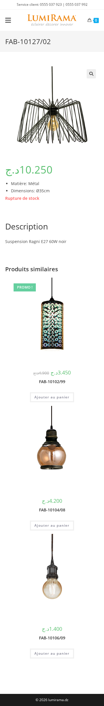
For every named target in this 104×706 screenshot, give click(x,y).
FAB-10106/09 (52, 638)
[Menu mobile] (8, 20)
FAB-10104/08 (52, 510)
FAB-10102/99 (52, 381)
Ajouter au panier (51, 397)
